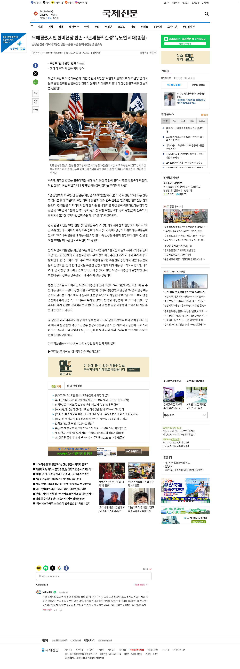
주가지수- (171, 439)
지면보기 (185, 2)
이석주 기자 (36, 52)
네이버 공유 (35, 82)
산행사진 (188, 190)
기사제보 (122, 649)
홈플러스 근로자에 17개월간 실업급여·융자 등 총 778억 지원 (192, 240)
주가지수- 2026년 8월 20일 (176, 446)
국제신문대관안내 (105, 640)
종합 (165, 120)
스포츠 (121, 27)
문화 (97, 27)
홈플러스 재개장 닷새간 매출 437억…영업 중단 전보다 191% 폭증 (195, 235)
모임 (171, 186)
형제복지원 (166, 78)
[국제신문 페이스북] (62, 351)
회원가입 (175, 2)
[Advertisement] (185, 353)
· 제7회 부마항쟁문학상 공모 (176, 462)
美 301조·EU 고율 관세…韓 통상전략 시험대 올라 (82, 395)
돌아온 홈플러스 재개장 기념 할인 (179, 250)
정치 (50, 27)
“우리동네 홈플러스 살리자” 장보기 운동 (183, 231)
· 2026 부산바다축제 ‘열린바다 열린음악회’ (183, 470)
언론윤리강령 (152, 649)
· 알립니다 (168, 466)
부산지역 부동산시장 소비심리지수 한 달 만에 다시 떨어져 (191, 305)
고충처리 (165, 649)
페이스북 (37, 2)
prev (162, 489)
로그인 (166, 2)
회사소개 (68, 649)
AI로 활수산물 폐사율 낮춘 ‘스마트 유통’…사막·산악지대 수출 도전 (196, 410)
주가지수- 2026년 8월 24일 (176, 442)
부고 (198, 186)
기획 (133, 27)
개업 (176, 186)
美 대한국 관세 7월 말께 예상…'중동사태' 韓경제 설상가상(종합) (90, 433)
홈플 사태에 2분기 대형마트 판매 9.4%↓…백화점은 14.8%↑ (193, 259)
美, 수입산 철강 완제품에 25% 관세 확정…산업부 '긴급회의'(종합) (90, 428)
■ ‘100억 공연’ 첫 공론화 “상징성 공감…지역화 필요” (60, 464)
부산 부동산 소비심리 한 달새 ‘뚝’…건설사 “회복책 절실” (190, 301)
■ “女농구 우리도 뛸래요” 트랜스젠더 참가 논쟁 (57, 479)
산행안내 (167, 190)
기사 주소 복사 (35, 102)
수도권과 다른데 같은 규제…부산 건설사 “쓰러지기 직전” (191, 324)
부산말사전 (189, 27)
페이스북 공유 (35, 66)
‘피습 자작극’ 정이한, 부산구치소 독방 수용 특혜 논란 (141, 509)
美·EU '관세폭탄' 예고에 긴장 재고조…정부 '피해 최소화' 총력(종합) (92, 400)
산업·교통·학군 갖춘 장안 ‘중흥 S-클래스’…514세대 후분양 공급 (194, 292)
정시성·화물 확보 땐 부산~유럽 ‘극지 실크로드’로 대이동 (173, 408)
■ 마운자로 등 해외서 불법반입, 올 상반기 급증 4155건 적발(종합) (66, 469)
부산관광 (177, 78)
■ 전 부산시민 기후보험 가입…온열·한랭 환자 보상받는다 (62, 484)
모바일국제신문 (179, 649)
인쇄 (35, 93)
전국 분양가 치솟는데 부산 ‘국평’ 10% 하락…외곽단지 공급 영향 (194, 315)
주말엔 (108, 27)
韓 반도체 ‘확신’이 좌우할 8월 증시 (179, 434)
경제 (61, 27)
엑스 (48, 2)
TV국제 (158, 27)
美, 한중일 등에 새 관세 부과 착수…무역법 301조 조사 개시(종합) (90, 437)
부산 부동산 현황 (174, 271)
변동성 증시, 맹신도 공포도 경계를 (179, 431)
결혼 (182, 186)
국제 (86, 27)
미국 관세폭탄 (74, 386)
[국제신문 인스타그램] (87, 351)
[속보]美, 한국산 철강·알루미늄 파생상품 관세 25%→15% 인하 (89, 409)
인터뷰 (144, 27)
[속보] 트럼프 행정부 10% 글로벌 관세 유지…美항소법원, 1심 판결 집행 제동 (96, 414)
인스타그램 (82, 2)
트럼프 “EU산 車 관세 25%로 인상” (74, 423)
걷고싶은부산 (75, 640)
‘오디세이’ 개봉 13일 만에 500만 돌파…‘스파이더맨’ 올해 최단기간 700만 (112, 511)
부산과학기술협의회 (59, 640)
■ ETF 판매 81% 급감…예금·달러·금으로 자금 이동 (59, 488)
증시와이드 (172, 427)
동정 (193, 186)
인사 (165, 186)
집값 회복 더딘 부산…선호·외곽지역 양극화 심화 (187, 296)
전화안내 (79, 649)
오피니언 (172, 27)
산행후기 (178, 190)
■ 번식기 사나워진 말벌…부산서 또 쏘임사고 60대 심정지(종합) (65, 493)
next (208, 489)
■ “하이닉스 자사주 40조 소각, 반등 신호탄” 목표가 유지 (61, 503)
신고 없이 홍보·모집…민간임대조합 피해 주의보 (186, 320)
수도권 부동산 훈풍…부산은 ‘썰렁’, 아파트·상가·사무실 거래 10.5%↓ (197, 311)
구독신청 (205, 2)
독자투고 (111, 649)
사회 (40, 27)
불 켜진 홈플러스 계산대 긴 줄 (178, 245)
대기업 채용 (189, 78)
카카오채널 (58, 2)
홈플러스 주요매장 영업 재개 (177, 254)
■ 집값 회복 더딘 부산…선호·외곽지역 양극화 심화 (58, 498)
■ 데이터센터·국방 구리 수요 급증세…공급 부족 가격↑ (61, 474)
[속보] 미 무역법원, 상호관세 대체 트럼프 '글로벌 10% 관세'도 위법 (91, 419)
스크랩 (35, 110)
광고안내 (90, 649)
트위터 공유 (35, 74)
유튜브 (70, 2)
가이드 (168, 194)
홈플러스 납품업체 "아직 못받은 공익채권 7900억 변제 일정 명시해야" (197, 226)
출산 (187, 186)
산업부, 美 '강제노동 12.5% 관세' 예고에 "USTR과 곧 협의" (87, 404)
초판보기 (195, 2)
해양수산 (74, 27)
